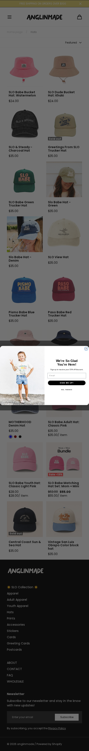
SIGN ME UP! (67, 383)
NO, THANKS (66, 389)
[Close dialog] (86, 349)
